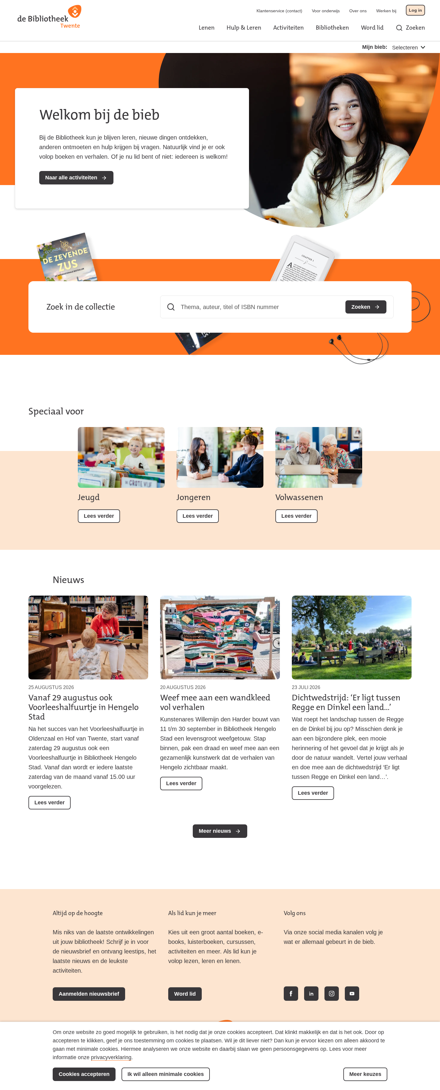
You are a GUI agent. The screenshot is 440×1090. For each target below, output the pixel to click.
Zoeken (415, 27)
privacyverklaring (111, 1057)
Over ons (358, 10)
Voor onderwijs (326, 10)
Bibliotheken (332, 27)
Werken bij (386, 10)
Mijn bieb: (374, 47)
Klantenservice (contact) (279, 10)
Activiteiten (288, 27)
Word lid (372, 27)
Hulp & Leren (244, 27)
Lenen (207, 27)
